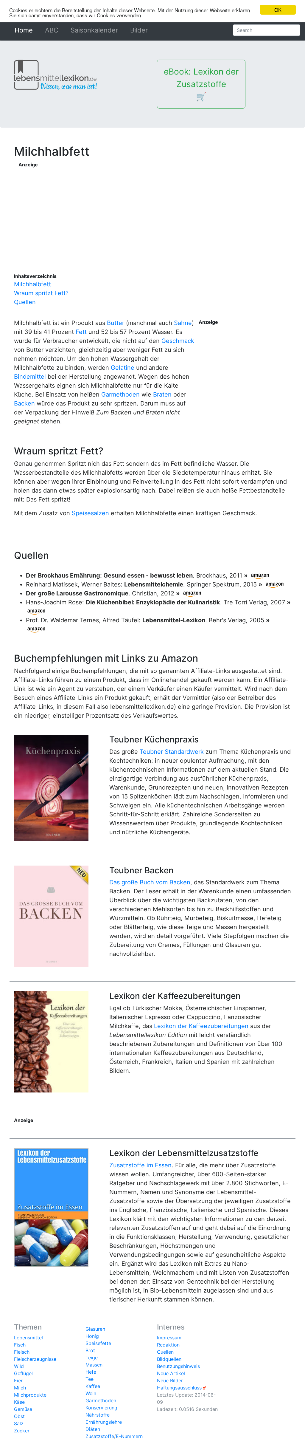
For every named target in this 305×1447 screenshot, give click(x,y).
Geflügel (23, 1373)
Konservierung (101, 1408)
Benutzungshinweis (178, 1366)
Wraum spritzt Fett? (41, 293)
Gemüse (23, 1409)
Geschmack (177, 340)
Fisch (20, 1345)
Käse (19, 1402)
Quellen (25, 302)
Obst (19, 1416)
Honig (92, 1336)
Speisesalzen (90, 513)
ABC (51, 30)
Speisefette (98, 1343)
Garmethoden (120, 394)
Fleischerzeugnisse (35, 1359)
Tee (89, 1379)
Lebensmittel (28, 1338)
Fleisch (21, 1352)
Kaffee (92, 1386)
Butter (115, 322)
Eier (18, 1380)
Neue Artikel (171, 1373)
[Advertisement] (155, 210)
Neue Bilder (170, 1380)
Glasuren (95, 1329)
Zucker (21, 1431)
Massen (93, 1365)
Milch (20, 1388)
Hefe (90, 1372)
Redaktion (168, 1345)
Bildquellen (169, 1359)
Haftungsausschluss (179, 1388)
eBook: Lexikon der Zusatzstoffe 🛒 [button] (201, 84)
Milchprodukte (30, 1395)
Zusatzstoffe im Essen (140, 1165)
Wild (19, 1366)
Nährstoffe (97, 1415)
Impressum (169, 1338)
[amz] (260, 575)
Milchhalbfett (32, 284)
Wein (90, 1393)
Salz (19, 1423)
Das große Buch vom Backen (149, 882)
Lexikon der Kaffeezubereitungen (201, 1026)
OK (277, 9)
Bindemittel (30, 376)
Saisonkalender (94, 30)
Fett (81, 331)
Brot (90, 1350)
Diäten (92, 1429)
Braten (162, 394)
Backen (24, 403)
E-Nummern (129, 1436)
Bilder (139, 30)
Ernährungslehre (103, 1422)
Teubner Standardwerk (172, 751)
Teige (91, 1358)
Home (25, 30)
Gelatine (122, 367)
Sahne (183, 322)
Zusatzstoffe (99, 1436)
